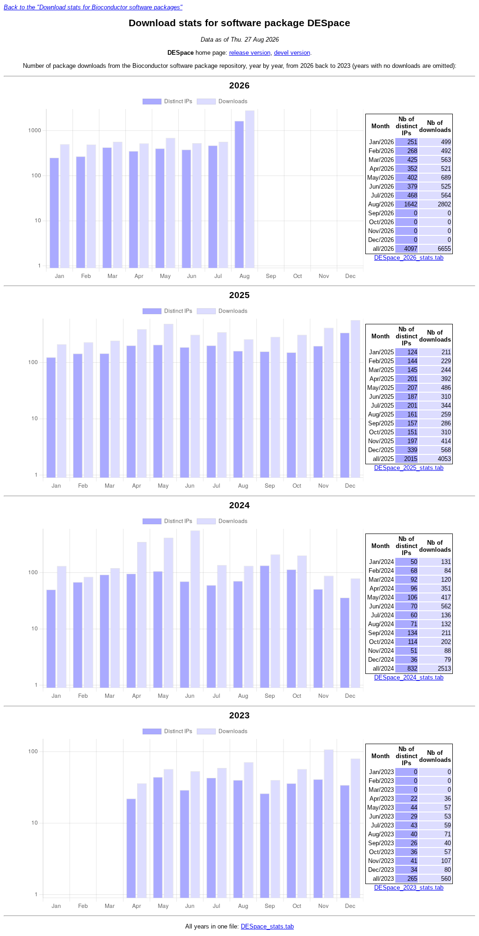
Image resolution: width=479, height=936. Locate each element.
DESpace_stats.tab (267, 926)
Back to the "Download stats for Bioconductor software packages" (93, 7)
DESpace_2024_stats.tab (408, 677)
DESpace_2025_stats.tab (408, 467)
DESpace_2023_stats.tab (408, 887)
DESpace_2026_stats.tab (408, 257)
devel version (292, 52)
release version (249, 52)
